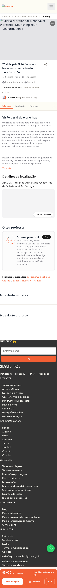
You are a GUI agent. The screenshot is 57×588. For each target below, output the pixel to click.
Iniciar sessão (44, 6)
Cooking (46, 16)
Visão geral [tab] (6, 106)
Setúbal (6, 16)
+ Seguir (47, 237)
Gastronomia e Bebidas (25, 16)
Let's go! (28, 358)
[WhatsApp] (51, 548)
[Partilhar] (45, 64)
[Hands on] (7, 6)
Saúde (27, 87)
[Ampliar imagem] (52, 23)
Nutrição (35, 87)
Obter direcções (44, 214)
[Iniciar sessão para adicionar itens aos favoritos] (52, 64)
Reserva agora (12, 581)
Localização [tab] (20, 106)
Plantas (7, 92)
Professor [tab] (34, 106)
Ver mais (6, 168)
